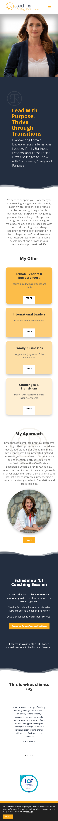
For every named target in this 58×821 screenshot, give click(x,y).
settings (29, 811)
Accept (8, 816)
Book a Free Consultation (29, 626)
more (29, 297)
